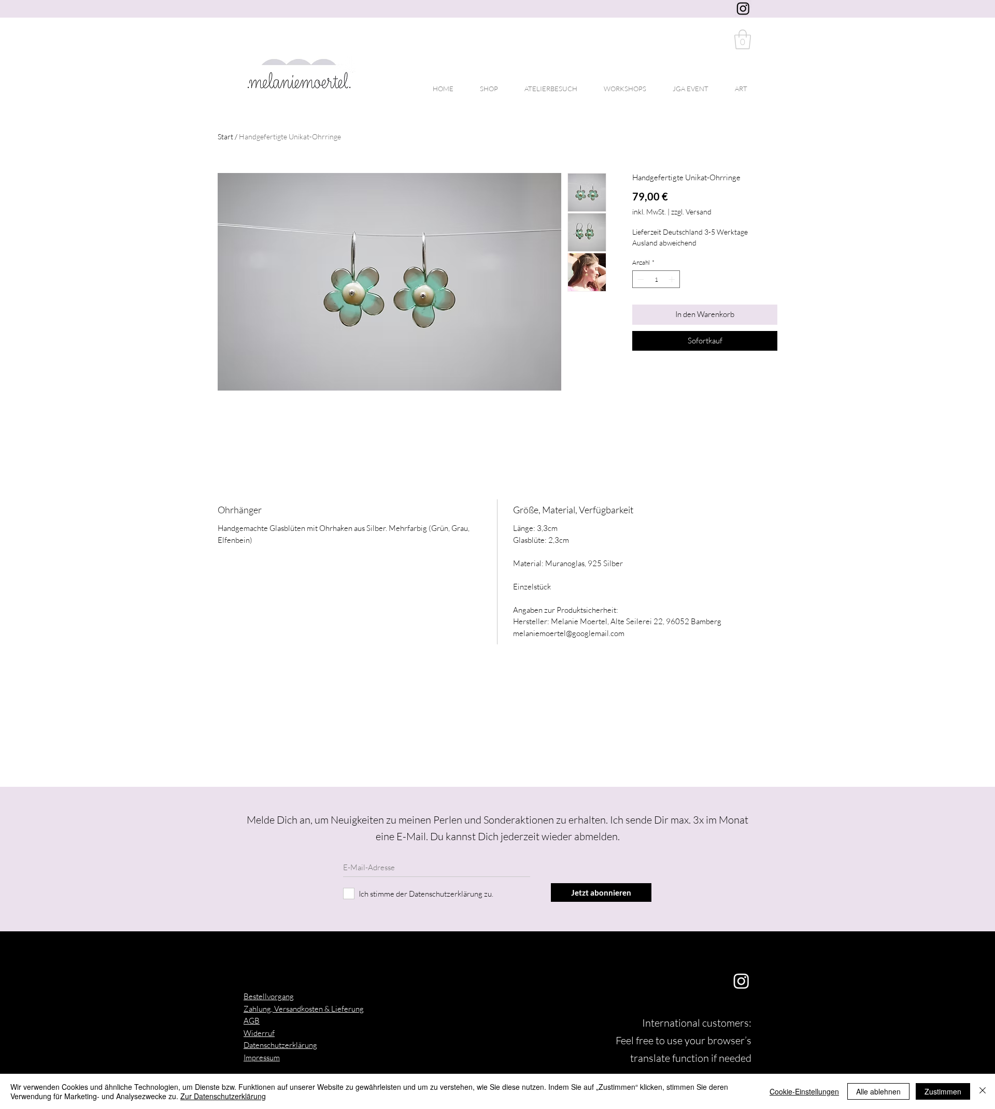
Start (225, 136)
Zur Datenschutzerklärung (223, 1096)
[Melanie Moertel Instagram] (741, 981)
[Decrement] (639, 279)
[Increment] (672, 279)
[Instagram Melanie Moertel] (743, 8)
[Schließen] (982, 1091)
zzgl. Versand (691, 211)
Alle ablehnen (878, 1091)
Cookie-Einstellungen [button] (804, 1091)
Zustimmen (943, 1091)
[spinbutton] (656, 279)
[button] (742, 39)
